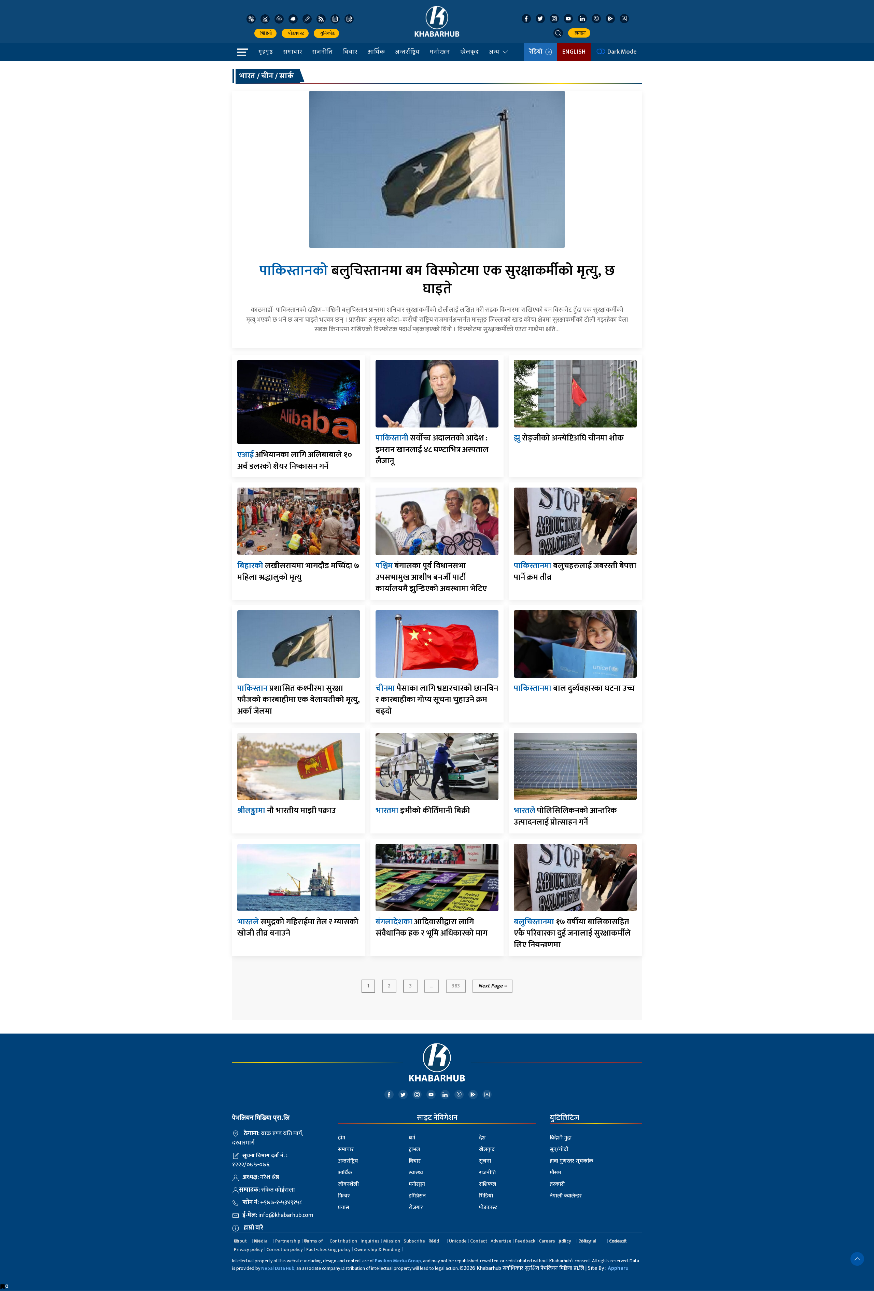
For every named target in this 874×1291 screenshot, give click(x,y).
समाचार (292, 51)
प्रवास (343, 1207)
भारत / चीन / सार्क (266, 75)
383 (456, 986)
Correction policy (284, 1249)
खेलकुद (469, 51)
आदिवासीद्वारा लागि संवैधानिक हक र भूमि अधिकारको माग (432, 927)
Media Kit (260, 1241)
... (431, 986)
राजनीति (322, 51)
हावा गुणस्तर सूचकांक (571, 1161)
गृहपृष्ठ (265, 51)
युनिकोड (326, 33)
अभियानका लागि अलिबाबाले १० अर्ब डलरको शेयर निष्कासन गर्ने (294, 460)
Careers (547, 1241)
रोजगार (416, 1207)
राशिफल (487, 1184)
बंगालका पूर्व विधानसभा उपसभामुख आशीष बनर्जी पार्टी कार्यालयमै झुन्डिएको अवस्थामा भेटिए (431, 577)
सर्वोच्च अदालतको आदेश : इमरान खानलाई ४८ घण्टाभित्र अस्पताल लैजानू (432, 449)
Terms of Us (313, 1241)
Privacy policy (248, 1249)
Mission (391, 1241)
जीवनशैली (348, 1184)
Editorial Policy (587, 1241)
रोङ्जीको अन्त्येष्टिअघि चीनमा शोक (569, 438)
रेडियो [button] (537, 52)
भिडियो (265, 33)
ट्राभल (414, 1149)
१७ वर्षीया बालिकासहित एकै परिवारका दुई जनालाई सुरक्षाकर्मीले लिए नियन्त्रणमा (572, 933)
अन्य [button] (494, 51)
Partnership (287, 1241)
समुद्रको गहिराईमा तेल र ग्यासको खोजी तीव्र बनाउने (297, 927)
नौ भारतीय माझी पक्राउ (286, 810)
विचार (350, 51)
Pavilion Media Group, (398, 1261)
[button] (558, 33)
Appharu (618, 1268)
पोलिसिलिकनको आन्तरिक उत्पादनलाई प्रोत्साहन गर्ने (565, 816)
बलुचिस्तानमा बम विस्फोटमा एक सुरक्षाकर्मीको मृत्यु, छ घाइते (437, 280)
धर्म (412, 1137)
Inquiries (370, 1241)
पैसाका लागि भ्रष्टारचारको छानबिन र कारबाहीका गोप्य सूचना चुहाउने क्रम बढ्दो (437, 700)
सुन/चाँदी (559, 1149)
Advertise (501, 1241)
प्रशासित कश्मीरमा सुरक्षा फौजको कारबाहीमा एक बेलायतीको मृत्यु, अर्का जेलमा (298, 700)
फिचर (344, 1196)
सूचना (485, 1161)
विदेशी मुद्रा (561, 1137)
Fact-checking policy (328, 1249)
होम (341, 1137)
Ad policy (565, 1241)
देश (482, 1137)
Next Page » (492, 986)
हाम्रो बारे (253, 1228)
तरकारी (557, 1184)
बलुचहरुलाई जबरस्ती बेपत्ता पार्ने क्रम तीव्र (575, 571)
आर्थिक (376, 51)
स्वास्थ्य (416, 1172)
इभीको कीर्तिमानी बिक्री (423, 810)
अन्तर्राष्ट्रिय (407, 51)
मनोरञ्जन (440, 51)
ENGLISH (574, 52)
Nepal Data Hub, (278, 1268)
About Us (240, 1241)
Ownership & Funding (377, 1249)
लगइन (579, 33)
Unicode (458, 1241)
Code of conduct (618, 1241)
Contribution (343, 1241)
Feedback (525, 1241)
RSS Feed (433, 1241)
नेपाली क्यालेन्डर (566, 1196)
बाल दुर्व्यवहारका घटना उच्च (574, 688)
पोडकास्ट (295, 33)
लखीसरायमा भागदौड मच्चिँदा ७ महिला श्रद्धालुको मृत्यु (298, 571)
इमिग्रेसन (417, 1196)
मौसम (555, 1172)
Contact (478, 1241)
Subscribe (414, 1241)
